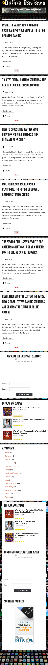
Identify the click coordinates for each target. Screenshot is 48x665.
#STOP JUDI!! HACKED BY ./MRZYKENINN (29, 419)
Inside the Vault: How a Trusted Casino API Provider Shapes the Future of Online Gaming (23, 30)
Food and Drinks (10, 466)
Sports (7, 493)
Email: (4, 389)
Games (7, 469)
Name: (4, 383)
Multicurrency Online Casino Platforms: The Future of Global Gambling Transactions (20, 189)
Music (7, 480)
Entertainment (10, 463)
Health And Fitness (11, 473)
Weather (8, 497)
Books (7, 452)
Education (8, 459)
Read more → (8, 61)
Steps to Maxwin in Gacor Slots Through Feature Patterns (29, 409)
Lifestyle (7, 476)
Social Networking (11, 490)
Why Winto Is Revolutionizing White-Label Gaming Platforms (29, 432)
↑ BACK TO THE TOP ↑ (24, 655)
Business (8, 456)
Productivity (9, 486)
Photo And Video (11, 483)
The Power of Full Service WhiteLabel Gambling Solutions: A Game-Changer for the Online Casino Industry (23, 247)
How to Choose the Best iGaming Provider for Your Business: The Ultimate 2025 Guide (20, 134)
